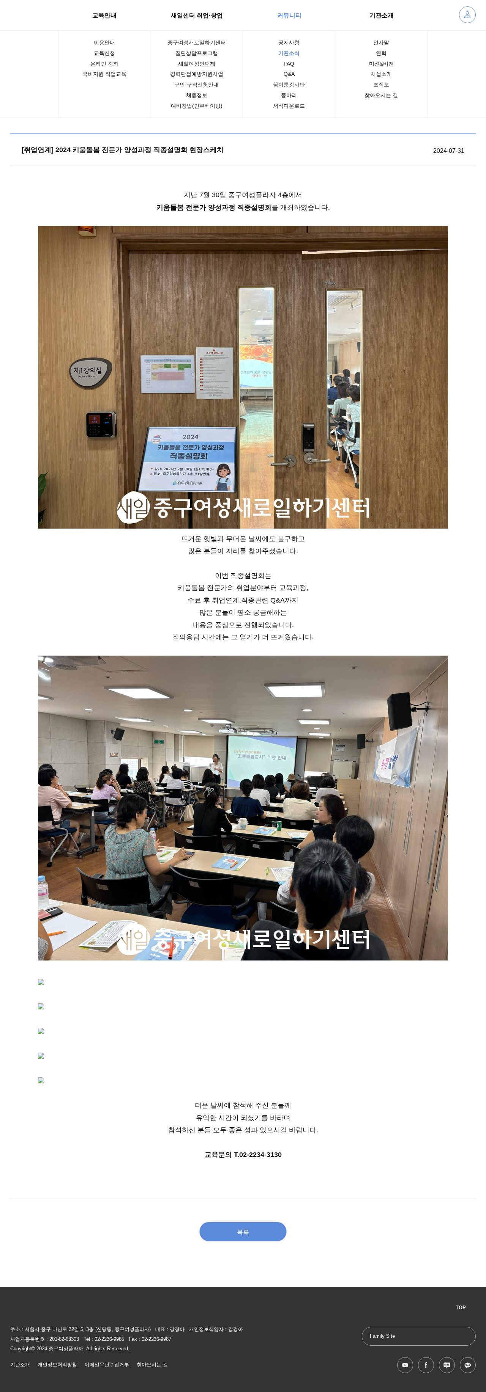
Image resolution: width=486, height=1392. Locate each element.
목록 (243, 1232)
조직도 (381, 85)
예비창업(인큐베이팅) (196, 106)
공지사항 (289, 42)
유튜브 (405, 1365)
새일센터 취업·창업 (197, 15)
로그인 (467, 14)
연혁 (381, 53)
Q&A (289, 74)
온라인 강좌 (104, 64)
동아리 (289, 95)
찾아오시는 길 (381, 95)
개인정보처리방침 (57, 1364)
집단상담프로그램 (196, 53)
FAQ (289, 64)
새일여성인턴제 (196, 64)
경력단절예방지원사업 (196, 74)
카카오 (467, 1365)
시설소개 (381, 74)
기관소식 (289, 53)
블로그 (446, 1365)
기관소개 (381, 15)
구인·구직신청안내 (196, 85)
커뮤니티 (289, 15)
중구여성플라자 (23, 15)
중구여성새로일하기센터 (196, 42)
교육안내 (104, 15)
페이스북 (426, 1365)
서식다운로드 (289, 106)
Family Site (382, 1336)
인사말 (381, 42)
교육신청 (104, 53)
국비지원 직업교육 (104, 74)
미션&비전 (381, 64)
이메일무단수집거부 (107, 1364)
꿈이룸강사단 (289, 85)
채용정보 (196, 95)
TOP (461, 1307)
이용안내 (104, 42)
